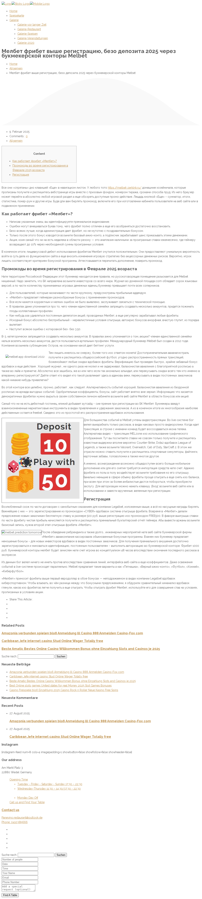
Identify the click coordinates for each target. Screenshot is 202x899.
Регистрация (20, 174)
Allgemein (15, 68)
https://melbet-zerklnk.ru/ (124, 187)
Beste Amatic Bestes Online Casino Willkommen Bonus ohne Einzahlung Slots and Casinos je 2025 (81, 649)
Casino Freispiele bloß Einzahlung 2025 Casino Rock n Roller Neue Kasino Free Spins (63, 690)
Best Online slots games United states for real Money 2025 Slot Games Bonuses (60, 685)
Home (13, 63)
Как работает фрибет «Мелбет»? (34, 161)
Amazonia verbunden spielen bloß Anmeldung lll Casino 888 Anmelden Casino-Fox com (72, 633)
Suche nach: (9, 656)
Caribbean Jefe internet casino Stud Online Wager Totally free (52, 641)
